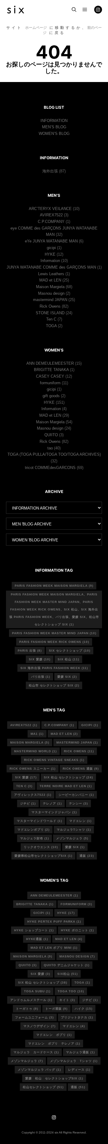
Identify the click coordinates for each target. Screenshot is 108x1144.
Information (50, 260)
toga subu (37, 991)
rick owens (79, 751)
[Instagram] (98, 10)
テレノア (52, 803)
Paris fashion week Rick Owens (54, 642)
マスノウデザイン (39, 1026)
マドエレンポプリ (33, 829)
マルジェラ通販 (80, 1052)
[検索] (74, 10)
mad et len (68, 939)
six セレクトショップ (69, 650)
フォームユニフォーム (34, 1017)
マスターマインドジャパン (54, 812)
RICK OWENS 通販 (81, 768)
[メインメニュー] (85, 10)
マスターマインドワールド (39, 821)
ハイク (83, 1008)
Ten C (51, 319)
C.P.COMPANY (51, 221)
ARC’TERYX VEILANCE (50, 208)
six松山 (67, 973)
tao (50, 448)
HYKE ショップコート (34, 930)
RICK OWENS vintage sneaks (54, 760)
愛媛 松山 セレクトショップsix (54, 1078)
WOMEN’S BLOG (54, 133)
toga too (71, 991)
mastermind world (35, 751)
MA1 (37, 733)
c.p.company (59, 725)
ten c (24, 786)
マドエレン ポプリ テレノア (54, 1043)
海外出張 (50, 171)
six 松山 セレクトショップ (68, 777)
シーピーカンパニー (76, 794)
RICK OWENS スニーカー (33, 768)
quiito (28, 965)
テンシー (78, 803)
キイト (67, 1000)
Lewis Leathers (51, 274)
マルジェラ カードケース (36, 1052)
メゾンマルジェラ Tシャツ (74, 1061)
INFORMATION (54, 120)
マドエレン (80, 821)
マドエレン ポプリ (54, 1034)
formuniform (50, 383)
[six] (15, 9)
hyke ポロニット (77, 930)
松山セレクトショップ (43, 1087)
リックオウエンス (41, 847)
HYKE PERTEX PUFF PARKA (54, 921)
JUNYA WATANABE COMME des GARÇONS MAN (51, 267)
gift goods (51, 396)
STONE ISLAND (50, 313)
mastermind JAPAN (50, 299)
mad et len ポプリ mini (54, 947)
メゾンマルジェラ (72, 838)
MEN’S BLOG (54, 127)
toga (82, 982)
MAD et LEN (50, 280)
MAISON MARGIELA (32, 956)
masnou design (77, 956)
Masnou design (51, 293)
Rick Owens (50, 306)
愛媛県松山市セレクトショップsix (43, 855)
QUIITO (51, 435)
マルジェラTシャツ (74, 829)
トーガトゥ (27, 1008)
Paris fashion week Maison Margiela (54, 585)
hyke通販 (37, 939)
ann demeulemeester (54, 895)
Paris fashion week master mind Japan (54, 633)
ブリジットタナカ (77, 1017)
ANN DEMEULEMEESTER (50, 363)
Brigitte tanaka (34, 904)
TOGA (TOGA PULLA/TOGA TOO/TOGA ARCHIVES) (54, 454)
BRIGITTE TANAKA (51, 369)
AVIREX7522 (51, 215)
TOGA (51, 326)
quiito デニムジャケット (66, 965)
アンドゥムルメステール (31, 1000)
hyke (66, 912)
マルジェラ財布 (34, 838)
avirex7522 (23, 725)
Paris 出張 (30, 650)
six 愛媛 (39, 659)
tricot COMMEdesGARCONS (50, 467)
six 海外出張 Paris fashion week (54, 668)
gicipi (51, 247)
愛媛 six (67, 676)
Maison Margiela (50, 286)
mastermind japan (77, 742)
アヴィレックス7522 (32, 794)
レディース (79, 1069)
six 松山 (68, 659)
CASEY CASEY (50, 376)
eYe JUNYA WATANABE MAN (51, 241)
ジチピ (28, 803)
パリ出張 (40, 676)
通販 (87, 855)
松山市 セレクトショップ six (54, 685)
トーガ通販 (56, 1008)
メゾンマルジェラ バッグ (39, 1069)
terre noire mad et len (66, 786)
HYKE (50, 254)
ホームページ (36, 27)
